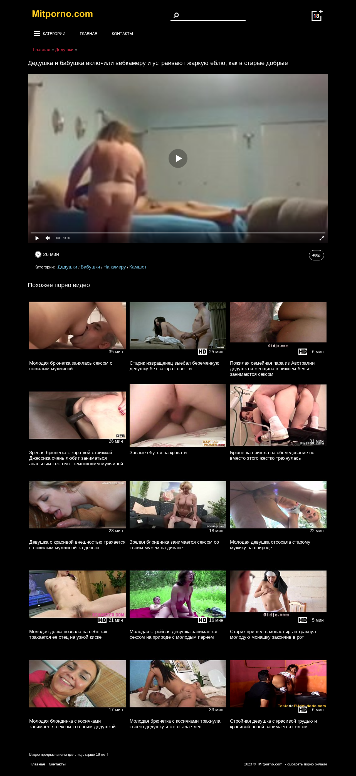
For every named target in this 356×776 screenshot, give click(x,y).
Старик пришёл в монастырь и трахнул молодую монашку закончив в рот (273, 634)
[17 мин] (77, 714)
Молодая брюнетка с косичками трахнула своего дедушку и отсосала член (175, 723)
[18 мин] (178, 535)
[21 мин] (77, 625)
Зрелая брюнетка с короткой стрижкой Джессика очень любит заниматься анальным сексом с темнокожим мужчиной (76, 458)
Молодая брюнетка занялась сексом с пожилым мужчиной (70, 365)
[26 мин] (77, 446)
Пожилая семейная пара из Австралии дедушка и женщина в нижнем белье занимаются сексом (272, 368)
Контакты (122, 33)
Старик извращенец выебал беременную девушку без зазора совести (174, 365)
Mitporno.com (270, 764)
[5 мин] (278, 625)
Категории (54, 33)
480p (316, 255)
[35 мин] (77, 356)
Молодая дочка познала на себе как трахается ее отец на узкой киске (68, 634)
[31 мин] (278, 446)
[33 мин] (178, 714)
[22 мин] (278, 535)
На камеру (114, 267)
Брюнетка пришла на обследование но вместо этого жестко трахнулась (272, 455)
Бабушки (90, 267)
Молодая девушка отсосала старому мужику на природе (270, 544)
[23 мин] (77, 535)
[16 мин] (178, 625)
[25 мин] (178, 356)
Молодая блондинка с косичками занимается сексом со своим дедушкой (72, 723)
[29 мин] (178, 446)
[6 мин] (278, 356)
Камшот (138, 267)
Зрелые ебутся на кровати (158, 452)
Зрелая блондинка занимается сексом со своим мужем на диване (174, 544)
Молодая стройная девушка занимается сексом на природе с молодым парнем (173, 634)
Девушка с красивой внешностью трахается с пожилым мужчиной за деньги (77, 544)
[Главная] (66, 15)
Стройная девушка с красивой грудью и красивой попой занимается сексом (273, 723)
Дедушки (67, 267)
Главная (88, 33)
